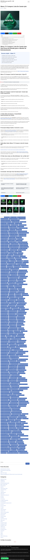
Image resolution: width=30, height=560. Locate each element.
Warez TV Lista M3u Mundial (4, 368)
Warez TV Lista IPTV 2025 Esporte (20, 343)
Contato (2, 546)
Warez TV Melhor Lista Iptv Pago (17, 393)
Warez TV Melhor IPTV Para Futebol (15, 382)
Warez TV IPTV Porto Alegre (4, 320)
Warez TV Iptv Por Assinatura (20, 318)
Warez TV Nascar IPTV (22, 415)
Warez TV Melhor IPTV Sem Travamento (5, 387)
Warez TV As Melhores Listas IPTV (15, 220)
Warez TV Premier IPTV (18, 426)
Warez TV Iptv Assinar (25, 262)
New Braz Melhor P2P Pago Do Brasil (5, 470)
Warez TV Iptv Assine (3, 265)
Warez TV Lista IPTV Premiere (4, 365)
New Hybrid (2, 517)
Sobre (10, 546)
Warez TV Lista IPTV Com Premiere (5, 351)
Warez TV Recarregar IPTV (4, 446)
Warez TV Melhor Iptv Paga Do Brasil (22, 379)
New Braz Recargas (3, 516)
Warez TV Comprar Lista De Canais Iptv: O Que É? (8, 38)
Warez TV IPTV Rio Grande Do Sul (5, 326)
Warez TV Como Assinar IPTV (4, 237)
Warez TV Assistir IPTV (18, 229)
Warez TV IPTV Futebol (18, 295)
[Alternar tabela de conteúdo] (23, 36)
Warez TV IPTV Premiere (20, 320)
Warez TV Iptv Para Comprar (4, 315)
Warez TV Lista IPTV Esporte (11, 354)
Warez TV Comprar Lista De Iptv (24, 245)
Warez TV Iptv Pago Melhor (4, 312)
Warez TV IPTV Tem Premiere (4, 334)
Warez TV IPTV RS (19, 326)
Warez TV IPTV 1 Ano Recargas (4, 259)
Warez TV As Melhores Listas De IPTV (5, 220)
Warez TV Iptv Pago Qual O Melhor (22, 312)
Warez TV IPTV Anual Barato (10, 262)
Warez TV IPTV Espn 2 (11, 293)
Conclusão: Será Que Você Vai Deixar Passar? (8, 43)
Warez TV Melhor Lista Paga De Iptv (5, 396)
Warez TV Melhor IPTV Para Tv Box (23, 384)
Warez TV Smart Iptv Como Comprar (5, 448)
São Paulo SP (2, 530)
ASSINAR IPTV (3, 480)
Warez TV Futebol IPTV (22, 256)
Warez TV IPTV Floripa (11, 295)
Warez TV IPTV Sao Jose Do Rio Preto (12, 329)
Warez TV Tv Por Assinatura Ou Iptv (22, 451)
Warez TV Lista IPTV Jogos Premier (5, 357)
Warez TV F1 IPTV (9, 256)
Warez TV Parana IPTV (18, 423)
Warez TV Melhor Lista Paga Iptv (15, 396)
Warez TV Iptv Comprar (20, 279)
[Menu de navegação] (28, 1)
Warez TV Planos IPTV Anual (4, 426)
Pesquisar (2, 462)
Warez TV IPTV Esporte (18, 293)
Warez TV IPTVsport (3, 337)
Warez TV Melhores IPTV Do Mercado (13, 404)
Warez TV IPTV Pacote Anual (16, 309)
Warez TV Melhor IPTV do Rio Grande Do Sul (15, 376)
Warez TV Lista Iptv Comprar (13, 351)
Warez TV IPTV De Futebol (4, 287)
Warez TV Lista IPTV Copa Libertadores (23, 351)
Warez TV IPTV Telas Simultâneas (18, 332)
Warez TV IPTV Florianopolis (4, 295)
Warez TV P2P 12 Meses (25, 418)
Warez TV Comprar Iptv (4, 240)
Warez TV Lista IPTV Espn (4, 354)
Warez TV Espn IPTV (10, 254)
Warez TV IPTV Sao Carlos (4, 329)
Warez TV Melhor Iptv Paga (4, 379)
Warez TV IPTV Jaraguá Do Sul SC (5, 298)
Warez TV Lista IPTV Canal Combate (15, 348)
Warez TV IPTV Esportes (25, 293)
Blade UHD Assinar (3, 485)
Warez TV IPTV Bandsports (17, 265)
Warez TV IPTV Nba (3, 309)
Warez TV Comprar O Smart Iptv (14, 248)
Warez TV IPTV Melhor (3, 301)
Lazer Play (2, 508)
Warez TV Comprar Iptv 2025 (11, 240)
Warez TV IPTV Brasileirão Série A (5, 268)
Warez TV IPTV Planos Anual (12, 318)
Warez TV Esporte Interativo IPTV (18, 254)
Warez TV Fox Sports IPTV (16, 256)
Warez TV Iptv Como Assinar (4, 279)
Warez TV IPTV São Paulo (21, 329)
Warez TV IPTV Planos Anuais (4, 318)
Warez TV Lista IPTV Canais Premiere (5, 348)
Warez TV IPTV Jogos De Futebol (14, 298)
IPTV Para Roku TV (3, 501)
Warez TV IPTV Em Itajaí (21, 290)
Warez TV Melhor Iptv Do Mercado (5, 376)
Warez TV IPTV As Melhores (18, 262)
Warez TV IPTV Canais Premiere (4, 273)
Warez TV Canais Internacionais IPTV (22, 231)
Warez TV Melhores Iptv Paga (22, 404)
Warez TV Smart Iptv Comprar (14, 448)
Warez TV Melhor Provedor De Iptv (23, 401)
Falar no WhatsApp (5, 558)
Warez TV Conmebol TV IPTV (18, 251)
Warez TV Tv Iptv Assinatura (4, 451)
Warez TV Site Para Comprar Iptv (13, 446)
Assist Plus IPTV (3, 481)
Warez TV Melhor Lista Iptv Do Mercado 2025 (17, 390)
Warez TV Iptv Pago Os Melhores (13, 312)
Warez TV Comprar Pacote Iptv (23, 248)
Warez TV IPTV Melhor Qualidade (21, 304)
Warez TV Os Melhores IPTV (12, 418)
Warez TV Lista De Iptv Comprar (13, 340)
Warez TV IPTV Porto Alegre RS (12, 320)
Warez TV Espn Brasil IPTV (4, 254)
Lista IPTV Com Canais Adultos (5, 512)
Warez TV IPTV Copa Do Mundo (4, 284)
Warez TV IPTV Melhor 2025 (10, 301)
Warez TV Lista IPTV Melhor (14, 359)
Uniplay (2, 471)
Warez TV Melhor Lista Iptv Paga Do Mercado (6, 393)
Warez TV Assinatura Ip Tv (20, 226)
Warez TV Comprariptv (4, 251)
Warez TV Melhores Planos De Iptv (5, 415)
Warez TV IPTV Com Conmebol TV (23, 276)
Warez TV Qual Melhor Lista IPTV (16, 437)
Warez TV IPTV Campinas (15, 270)
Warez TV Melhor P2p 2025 (14, 398)
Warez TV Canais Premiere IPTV (4, 234)
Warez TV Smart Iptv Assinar (21, 446)
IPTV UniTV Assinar (3, 505)
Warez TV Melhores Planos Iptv (14, 415)
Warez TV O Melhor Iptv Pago (4, 418)
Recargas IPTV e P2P (3, 525)
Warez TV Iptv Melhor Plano (4, 304)
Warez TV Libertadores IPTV (10, 337)
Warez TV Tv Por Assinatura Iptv (13, 451)
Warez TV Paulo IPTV (24, 423)
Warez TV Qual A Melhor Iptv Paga (13, 429)
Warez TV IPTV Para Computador (13, 315)
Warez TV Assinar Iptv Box (18, 223)
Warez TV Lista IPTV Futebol (19, 354)
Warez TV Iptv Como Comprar (12, 279)
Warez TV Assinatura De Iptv (4, 226)
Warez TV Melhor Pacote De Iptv (22, 398)
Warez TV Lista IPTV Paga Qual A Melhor (15, 362)
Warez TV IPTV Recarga (20, 323)
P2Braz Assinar (3, 520)
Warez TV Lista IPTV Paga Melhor (5, 362)
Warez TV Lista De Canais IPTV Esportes (19, 337)
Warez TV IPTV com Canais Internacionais (13, 276)
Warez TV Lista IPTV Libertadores (14, 357)
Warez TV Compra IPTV (18, 237)
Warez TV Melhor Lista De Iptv (15, 387)
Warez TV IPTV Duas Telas (18, 287)
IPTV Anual (2, 496)
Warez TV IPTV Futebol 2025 (25, 295)
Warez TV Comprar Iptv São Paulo (23, 243)
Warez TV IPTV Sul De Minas (4, 332)
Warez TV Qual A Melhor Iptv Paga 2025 (23, 429)
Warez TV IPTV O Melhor (9, 309)
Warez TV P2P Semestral (4, 423)
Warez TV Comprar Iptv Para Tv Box (5, 243)
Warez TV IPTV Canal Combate (13, 273)
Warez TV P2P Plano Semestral (14, 421)
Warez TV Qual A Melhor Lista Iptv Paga (6, 432)
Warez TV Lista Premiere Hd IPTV (13, 368)
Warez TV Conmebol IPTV (11, 251)
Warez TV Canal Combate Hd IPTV (14, 234)
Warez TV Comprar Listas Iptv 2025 (5, 248)
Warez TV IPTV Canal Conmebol (22, 273)
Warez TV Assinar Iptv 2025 (10, 223)
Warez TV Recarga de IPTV (12, 440)
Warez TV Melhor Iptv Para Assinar (5, 382)
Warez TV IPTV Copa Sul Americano (23, 284)
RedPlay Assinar (3, 526)
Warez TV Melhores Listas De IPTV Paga (15, 407)
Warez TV (2, 534)
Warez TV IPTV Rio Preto (13, 326)
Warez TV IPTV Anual (3, 262)
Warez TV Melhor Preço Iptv (14, 401)
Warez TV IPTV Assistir (9, 265)
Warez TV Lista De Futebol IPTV (4, 340)
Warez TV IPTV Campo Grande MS (23, 270)
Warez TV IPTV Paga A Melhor (24, 309)
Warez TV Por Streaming (12, 426)
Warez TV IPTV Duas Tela (11, 287)
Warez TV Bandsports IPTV (4, 231)
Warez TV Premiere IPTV (25, 426)
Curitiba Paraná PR (3, 492)
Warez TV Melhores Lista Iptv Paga (5, 407)
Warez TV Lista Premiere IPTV (21, 368)
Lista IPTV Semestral (3, 513)
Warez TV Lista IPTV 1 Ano (4, 343)
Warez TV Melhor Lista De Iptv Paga (24, 387)
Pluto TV (2, 521)
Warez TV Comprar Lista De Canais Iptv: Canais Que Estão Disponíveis (10, 39)
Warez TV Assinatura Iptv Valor (5, 229)
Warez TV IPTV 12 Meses (12, 259)
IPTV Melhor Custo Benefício (4, 500)
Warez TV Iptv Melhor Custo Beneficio (19, 301)
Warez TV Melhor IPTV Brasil (21, 373)
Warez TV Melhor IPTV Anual (13, 373)
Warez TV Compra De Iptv (12, 237)
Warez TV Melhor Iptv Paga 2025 (12, 379)
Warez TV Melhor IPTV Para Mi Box (5, 384)
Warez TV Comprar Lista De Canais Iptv (23, 71)
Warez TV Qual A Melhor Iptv (4, 429)
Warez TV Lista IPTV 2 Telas (11, 343)
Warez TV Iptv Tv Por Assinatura (13, 334)
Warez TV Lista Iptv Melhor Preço (23, 359)
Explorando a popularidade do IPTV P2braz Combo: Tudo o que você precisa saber (11, 474)
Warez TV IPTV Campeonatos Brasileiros (6, 270)
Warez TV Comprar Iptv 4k (19, 240)
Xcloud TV (2, 537)
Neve (12, 547)
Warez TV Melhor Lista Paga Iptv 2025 (5, 398)
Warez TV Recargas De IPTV (13, 443)
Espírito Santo (2, 493)
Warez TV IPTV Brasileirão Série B (14, 268)
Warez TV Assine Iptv (12, 229)
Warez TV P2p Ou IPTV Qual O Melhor (5, 421)
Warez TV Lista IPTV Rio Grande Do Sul (23, 365)
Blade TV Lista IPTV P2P (4, 484)
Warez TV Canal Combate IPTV (22, 234)
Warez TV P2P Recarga (22, 421)
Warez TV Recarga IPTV (19, 440)
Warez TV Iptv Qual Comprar (4, 323)
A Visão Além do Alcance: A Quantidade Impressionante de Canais (10, 40)
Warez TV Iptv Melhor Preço (12, 304)
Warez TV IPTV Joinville (22, 298)
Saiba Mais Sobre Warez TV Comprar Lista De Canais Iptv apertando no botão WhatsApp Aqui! (13, 149)
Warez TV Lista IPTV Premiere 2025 (13, 365)
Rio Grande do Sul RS (3, 529)
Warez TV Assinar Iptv (3, 223)
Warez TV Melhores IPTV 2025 (4, 404)
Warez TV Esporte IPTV (3, 256)
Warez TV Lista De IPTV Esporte (22, 340)
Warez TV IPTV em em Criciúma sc (5, 290)
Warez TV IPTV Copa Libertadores (13, 284)
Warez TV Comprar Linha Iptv (4, 245)
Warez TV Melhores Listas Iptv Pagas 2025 (16, 412)
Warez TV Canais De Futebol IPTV (13, 231)
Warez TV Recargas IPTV (21, 443)
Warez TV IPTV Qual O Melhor (12, 323)
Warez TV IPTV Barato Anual (24, 265)
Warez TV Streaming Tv (22, 448)
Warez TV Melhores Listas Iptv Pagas (5, 412)
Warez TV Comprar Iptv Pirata (14, 243)
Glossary (8, 546)
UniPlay (2, 533)
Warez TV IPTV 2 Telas (18, 259)
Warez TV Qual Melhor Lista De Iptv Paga (6, 437)
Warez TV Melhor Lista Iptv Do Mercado (6, 390)
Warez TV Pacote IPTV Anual (11, 423)
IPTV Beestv (2, 497)
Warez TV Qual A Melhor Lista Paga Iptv (17, 432)
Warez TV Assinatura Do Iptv (12, 226)
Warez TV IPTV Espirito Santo (4, 293)
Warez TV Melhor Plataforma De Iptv (5, 401)
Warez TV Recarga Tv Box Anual (5, 443)
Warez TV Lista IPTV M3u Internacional (5, 359)
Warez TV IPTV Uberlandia (21, 334)
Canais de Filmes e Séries (4, 488)
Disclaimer (4, 546)
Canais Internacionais (3, 489)
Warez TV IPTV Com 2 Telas (4, 276)
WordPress (17, 547)
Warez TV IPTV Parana (20, 315)
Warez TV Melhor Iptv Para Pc (14, 384)
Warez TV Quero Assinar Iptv (4, 440)
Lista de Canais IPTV (3, 509)
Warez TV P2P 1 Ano (19, 418)
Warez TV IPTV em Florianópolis (14, 290)
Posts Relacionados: (6, 44)
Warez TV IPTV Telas (11, 332)
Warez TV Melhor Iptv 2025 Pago (5, 373)
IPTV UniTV (2, 504)
